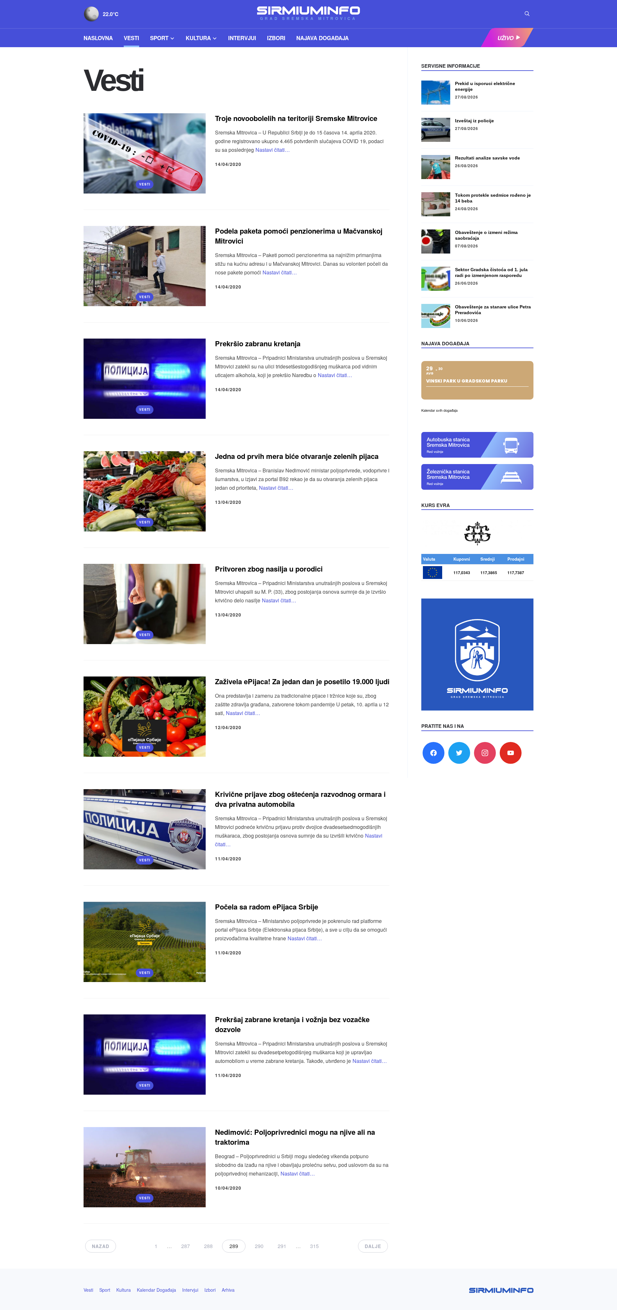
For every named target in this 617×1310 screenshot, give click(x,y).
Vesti (131, 38)
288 (208, 1246)
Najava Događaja (322, 38)
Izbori (276, 38)
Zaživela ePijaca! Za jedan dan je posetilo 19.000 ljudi (302, 681)
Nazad (100, 1246)
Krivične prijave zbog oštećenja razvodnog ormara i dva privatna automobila (300, 799)
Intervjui (242, 38)
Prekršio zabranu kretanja (257, 343)
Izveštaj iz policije (474, 120)
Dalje (373, 1246)
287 (185, 1246)
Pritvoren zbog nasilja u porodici (269, 569)
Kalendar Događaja (156, 1290)
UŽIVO (505, 38)
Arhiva (228, 1290)
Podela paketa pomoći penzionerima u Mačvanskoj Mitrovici (298, 236)
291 (282, 1246)
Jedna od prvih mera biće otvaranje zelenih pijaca (297, 456)
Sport (159, 38)
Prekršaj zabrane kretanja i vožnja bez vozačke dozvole (292, 1024)
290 (259, 1246)
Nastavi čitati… (272, 149)
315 (314, 1246)
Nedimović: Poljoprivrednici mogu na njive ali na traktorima (295, 1137)
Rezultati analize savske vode (487, 157)
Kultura (198, 38)
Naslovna (98, 38)
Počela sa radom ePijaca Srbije (266, 906)
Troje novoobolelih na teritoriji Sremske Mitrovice (296, 118)
